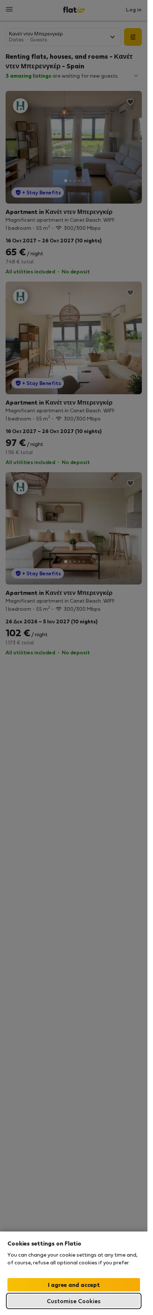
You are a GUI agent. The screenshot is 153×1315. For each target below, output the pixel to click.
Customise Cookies (74, 1301)
